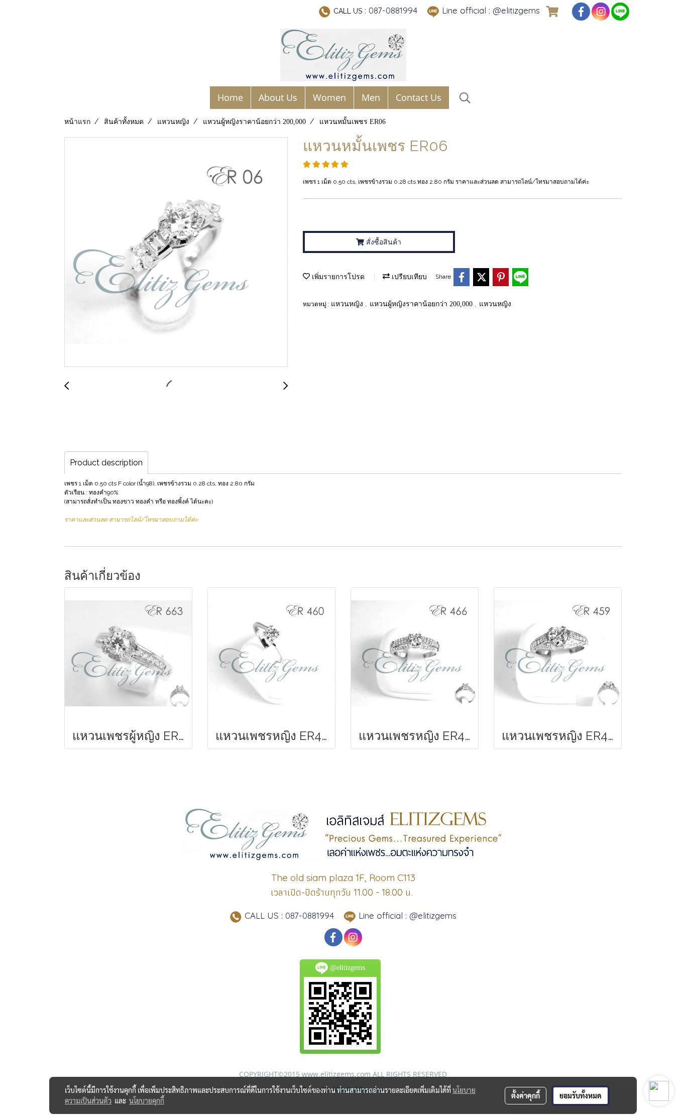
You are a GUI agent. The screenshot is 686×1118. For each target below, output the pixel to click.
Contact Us (418, 97)
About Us (278, 97)
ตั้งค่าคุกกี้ (525, 1095)
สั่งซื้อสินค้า (382, 242)
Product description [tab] (106, 462)
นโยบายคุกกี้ (146, 1100)
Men (371, 97)
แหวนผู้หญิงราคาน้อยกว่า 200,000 (422, 304)
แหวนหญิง (348, 304)
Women (329, 97)
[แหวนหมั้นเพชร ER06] (176, 252)
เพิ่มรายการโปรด (337, 277)
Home (230, 97)
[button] (465, 97)
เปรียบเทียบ (408, 277)
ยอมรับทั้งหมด (580, 1095)
